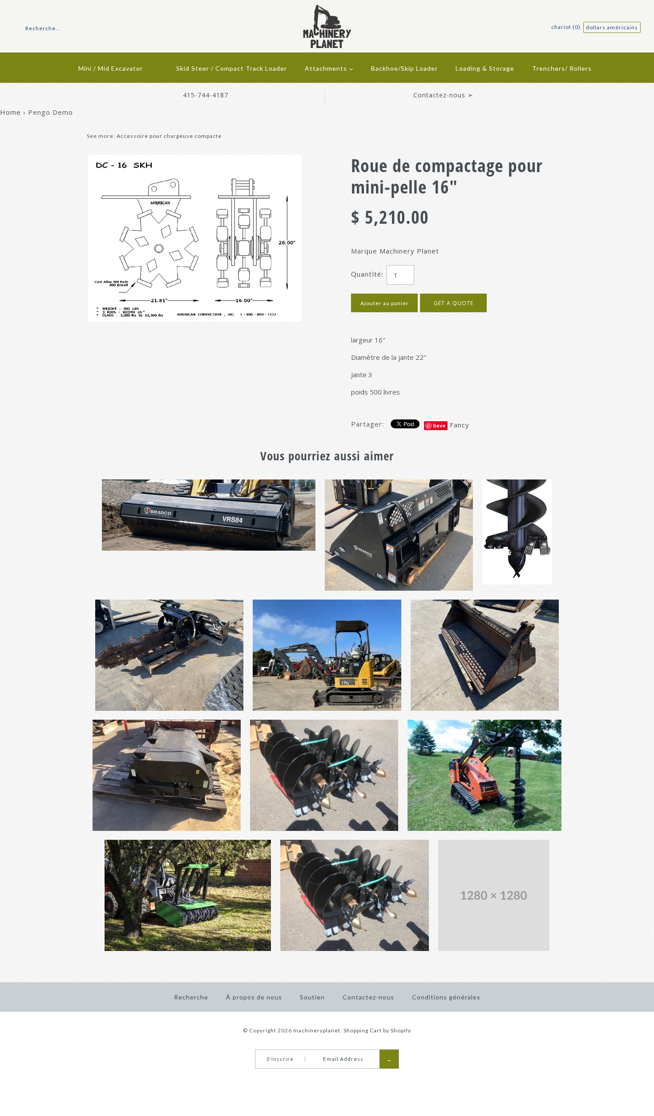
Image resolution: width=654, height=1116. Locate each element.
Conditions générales (446, 997)
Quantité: (367, 274)
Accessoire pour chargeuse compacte (169, 136)
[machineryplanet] (327, 9)
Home (10, 112)
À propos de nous (254, 997)
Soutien (312, 997)
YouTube (330, 1080)
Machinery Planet (409, 250)
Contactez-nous (368, 997)
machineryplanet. (317, 1030)
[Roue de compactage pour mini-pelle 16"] (195, 160)
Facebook (319, 1080)
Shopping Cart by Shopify (377, 1030)
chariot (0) (566, 27)
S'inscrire (280, 1059)
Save (439, 425)
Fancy (459, 424)
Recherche (191, 997)
